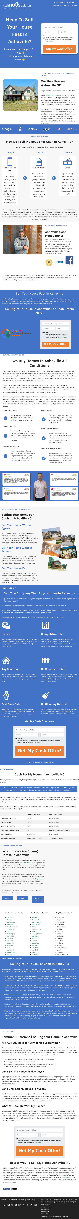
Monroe (34, 938)
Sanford (34, 952)
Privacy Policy (49, 41)
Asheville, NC (27, 863)
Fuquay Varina (37, 934)
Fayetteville (11, 929)
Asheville (7, 890)
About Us (66, 5)
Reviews (74, 5)
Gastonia (10, 945)
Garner (34, 941)
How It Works (13, 1199)
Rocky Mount (36, 922)
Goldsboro (35, 945)
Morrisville (35, 950)
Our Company (22, 1199)
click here (50, 990)
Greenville (10, 943)
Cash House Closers (52, 95)
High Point (10, 936)
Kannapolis (36, 920)
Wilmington (11, 934)
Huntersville (11, 952)
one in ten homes (15, 995)
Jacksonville (11, 950)
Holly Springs (36, 929)
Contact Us (4, 1199)
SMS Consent (47, 36)
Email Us (22, 898)
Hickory (34, 931)
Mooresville (36, 924)
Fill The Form (38, 899)
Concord (10, 938)
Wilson (34, 927)
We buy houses (38, 879)
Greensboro (11, 922)
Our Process (57, 5)
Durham (10, 924)
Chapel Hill (10, 955)
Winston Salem (12, 927)
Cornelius (35, 943)
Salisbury (35, 936)
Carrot (66, 1216)
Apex (8, 948)
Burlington (36, 917)
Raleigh (9, 920)
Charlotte (10, 917)
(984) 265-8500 (70, 3)
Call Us (7, 898)
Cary (8, 931)
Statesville (35, 955)
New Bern (35, 948)
